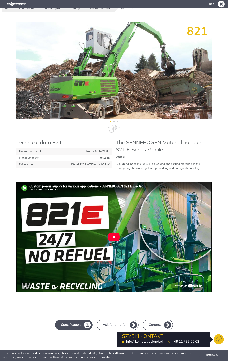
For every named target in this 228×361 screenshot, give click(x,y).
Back (212, 4)
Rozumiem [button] (212, 355)
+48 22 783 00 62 (185, 341)
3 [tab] (117, 121)
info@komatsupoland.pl (144, 341)
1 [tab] (110, 121)
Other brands (26, 8)
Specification (71, 325)
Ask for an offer (115, 325)
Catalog (75, 8)
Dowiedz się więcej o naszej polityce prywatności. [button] (84, 357)
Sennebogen (52, 8)
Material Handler (100, 8)
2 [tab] (114, 121)
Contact (155, 325)
